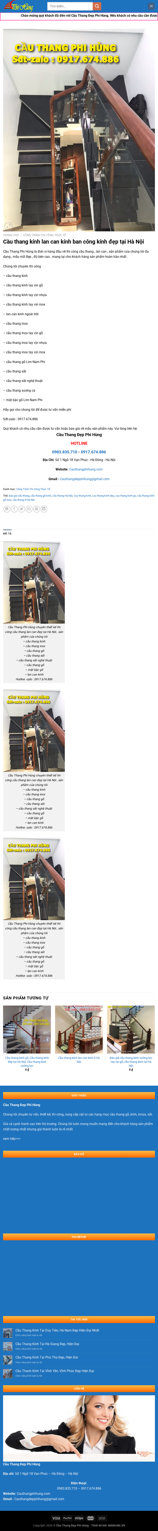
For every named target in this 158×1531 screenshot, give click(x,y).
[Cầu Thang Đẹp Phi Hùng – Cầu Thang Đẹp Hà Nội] (23, 6)
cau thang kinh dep (103, 495)
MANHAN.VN (116, 1525)
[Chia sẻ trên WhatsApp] (6, 509)
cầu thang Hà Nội (62, 495)
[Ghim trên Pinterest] (36, 509)
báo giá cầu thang (19, 495)
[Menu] (151, 6)
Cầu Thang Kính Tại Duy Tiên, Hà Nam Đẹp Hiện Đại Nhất (57, 1330)
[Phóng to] (9, 226)
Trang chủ (11, 235)
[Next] (155, 1042)
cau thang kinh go (125, 495)
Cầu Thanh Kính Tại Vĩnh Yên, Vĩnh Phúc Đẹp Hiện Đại (54, 1371)
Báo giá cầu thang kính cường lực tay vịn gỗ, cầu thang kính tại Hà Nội (131, 1061)
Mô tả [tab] (7, 533)
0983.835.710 (64, 451)
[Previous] (3, 1042)
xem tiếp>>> (11, 1139)
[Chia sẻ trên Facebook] (14, 509)
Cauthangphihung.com (86, 469)
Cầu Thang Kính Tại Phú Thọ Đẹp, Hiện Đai (46, 1357)
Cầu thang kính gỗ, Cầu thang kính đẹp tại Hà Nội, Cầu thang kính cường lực (27, 1061)
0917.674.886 (93, 451)
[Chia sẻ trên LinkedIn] (44, 509)
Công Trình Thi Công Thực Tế (44, 235)
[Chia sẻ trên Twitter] (21, 509)
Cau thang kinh (82, 495)
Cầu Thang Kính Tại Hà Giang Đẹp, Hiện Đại (47, 1344)
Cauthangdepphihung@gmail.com (85, 479)
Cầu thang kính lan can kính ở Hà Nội (79, 1060)
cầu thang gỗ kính (41, 495)
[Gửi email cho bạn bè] (29, 509)
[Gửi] (97, 6)
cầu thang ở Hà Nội (24, 499)
